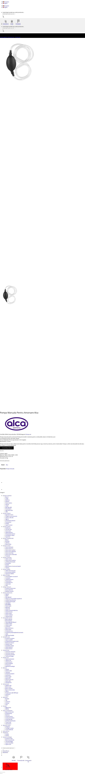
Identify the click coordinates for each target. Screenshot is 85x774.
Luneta (7, 734)
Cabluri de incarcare (10, 570)
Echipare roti (11, 37)
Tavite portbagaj (9, 656)
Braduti (7, 698)
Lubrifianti (7, 603)
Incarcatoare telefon (10, 572)
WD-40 (7, 709)
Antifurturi (8, 528)
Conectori (7, 626)
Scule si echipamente (7, 710)
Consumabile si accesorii (11, 576)
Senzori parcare (9, 679)
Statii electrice (6, 731)
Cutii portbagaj (9, 741)
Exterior (7, 501)
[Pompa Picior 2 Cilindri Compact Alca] (6, 482)
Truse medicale (9, 729)
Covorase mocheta (10, 654)
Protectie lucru (9, 631)
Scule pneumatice (9, 718)
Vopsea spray (8, 616)
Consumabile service (7, 617)
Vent (6, 704)
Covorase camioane (10, 651)
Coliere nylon (8, 625)
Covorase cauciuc (9, 653)
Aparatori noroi (9, 514)
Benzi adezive (8, 619)
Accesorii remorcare (10, 588)
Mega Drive (8, 707)
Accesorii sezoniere (7, 557)
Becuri (6, 497)
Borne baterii (8, 620)
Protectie (7, 556)
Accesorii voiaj (8, 738)
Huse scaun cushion (10, 550)
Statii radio (8, 681)
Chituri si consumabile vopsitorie (13, 598)
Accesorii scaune (6, 545)
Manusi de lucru (9, 628)
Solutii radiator (9, 615)
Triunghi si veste (9, 728)
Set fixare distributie (10, 721)
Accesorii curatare (9, 638)
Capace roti (8, 660)
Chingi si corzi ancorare (11, 516)
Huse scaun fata (9, 553)
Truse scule (8, 722)
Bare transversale (9, 740)
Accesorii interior (6, 526)
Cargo (6, 498)
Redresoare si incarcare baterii (13, 566)
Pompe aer (17, 37)
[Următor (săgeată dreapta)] (1, 773)
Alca (7, 465)
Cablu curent (8, 559)
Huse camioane (9, 547)
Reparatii (7, 607)
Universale (8, 584)
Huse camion (8, 503)
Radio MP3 (8, 678)
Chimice (7, 542)
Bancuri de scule (9, 712)
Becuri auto (8, 687)
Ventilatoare (8, 682)
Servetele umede (9, 645)
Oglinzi (7, 519)
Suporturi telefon (9, 573)
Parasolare (8, 563)
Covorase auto (6, 650)
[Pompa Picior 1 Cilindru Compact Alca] (6, 489)
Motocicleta (8, 544)
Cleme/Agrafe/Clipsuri (10, 622)
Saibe (6, 634)
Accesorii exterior (7, 513)
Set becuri (7, 694)
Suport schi (8, 744)
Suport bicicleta (9, 743)
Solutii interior (8, 648)
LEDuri (7, 691)
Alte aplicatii (8, 597)
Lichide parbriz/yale (10, 562)
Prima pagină (3, 37)
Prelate (7, 523)
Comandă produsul (7, 448)
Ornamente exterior (10, 520)
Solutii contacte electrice (11, 610)
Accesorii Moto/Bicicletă (8, 538)
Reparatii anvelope (10, 666)
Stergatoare (5, 732)
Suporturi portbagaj (7, 737)
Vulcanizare (8, 723)
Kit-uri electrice (9, 590)
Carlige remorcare (7, 587)
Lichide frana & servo (10, 600)
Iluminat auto (6, 684)
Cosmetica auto (6, 637)
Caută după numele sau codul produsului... (13, 12)
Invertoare (8, 675)
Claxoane (7, 672)
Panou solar (8, 676)
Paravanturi (8, 522)
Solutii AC (7, 609)
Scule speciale (8, 719)
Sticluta (7, 703)
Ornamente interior (10, 534)
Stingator (7, 726)
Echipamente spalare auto (11, 641)
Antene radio (8, 670)
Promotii (5, 706)
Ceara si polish (9, 640)
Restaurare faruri (9, 643)
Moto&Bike (8, 604)
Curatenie (7, 578)
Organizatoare (9, 532)
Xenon (6, 696)
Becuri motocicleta (10, 690)
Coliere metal (8, 623)
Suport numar (8, 525)
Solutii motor (8, 613)
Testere (7, 567)
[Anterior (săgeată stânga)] (0, 773)
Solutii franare (8, 612)
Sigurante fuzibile (9, 635)
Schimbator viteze (9, 535)
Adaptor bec (8, 685)
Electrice (7, 500)
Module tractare (9, 591)
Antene (7, 669)
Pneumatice (8, 509)
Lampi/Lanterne (9, 579)
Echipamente (8, 713)
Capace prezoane (9, 659)
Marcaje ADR (8, 507)
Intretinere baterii (9, 673)
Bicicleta (7, 541)
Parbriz (7, 735)
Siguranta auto (9, 510)
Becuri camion (8, 688)
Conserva (7, 701)
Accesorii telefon (6, 569)
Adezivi (7, 594)
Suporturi (7, 537)
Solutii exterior (9, 647)
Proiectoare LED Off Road (11, 693)
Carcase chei (8, 529)
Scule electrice (8, 582)
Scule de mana (9, 716)
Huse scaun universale (11, 554)
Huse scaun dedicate (10, 551)
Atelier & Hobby (6, 575)
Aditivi (6, 595)
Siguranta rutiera (6, 725)
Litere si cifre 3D (9, 517)
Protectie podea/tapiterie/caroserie (14, 632)
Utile (6, 512)
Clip (6, 700)
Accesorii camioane (7, 495)
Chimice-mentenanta (7, 592)
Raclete (7, 565)
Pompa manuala (10, 468)
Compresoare (8, 662)
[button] (5, 752)
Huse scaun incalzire (10, 560)
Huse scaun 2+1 (9, 548)
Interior (7, 504)
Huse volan (8, 531)
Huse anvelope (9, 663)
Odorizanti (5, 697)
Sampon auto (8, 644)
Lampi (6, 506)
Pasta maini (8, 606)
